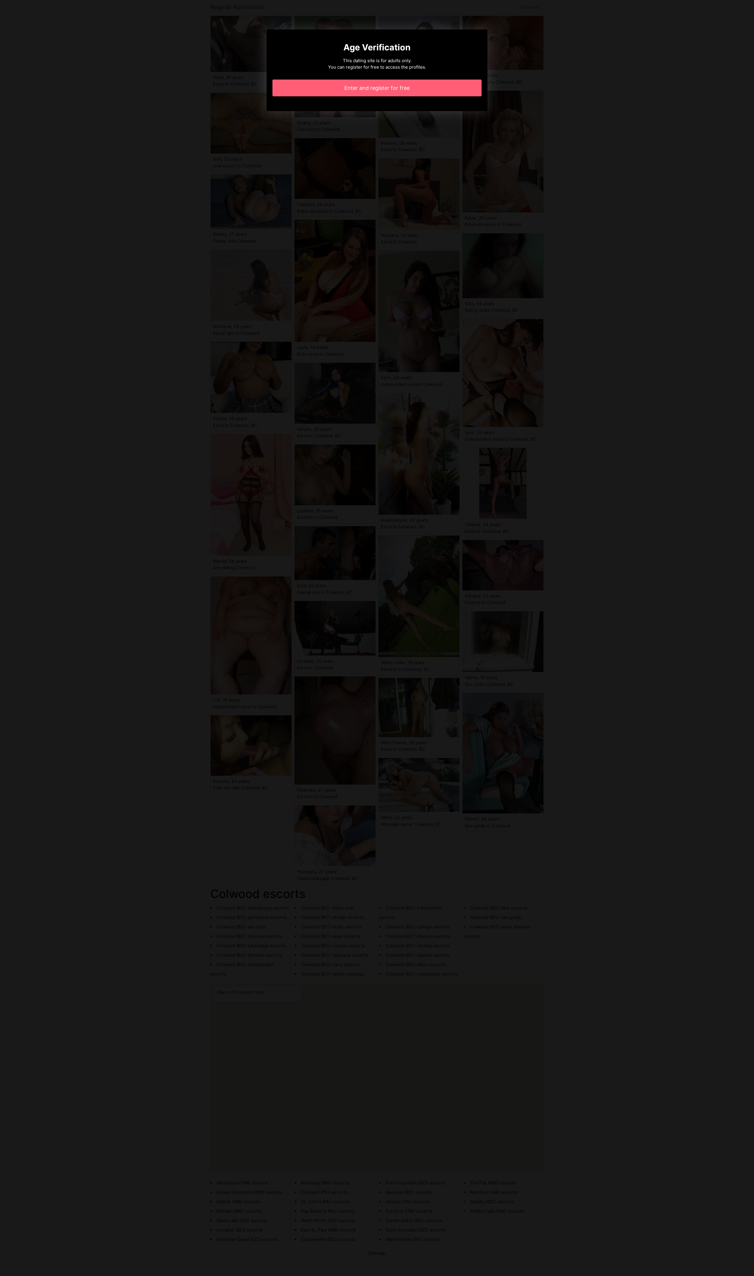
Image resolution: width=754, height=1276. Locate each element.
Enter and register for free (377, 88)
